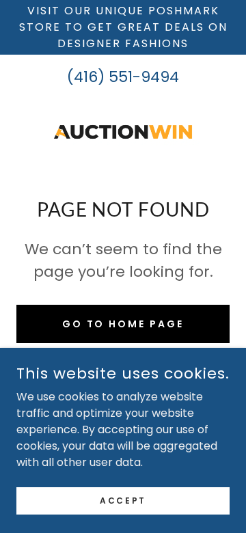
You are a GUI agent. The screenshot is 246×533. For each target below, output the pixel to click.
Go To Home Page (123, 324)
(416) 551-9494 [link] (123, 76)
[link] (123, 132)
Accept (123, 500)
